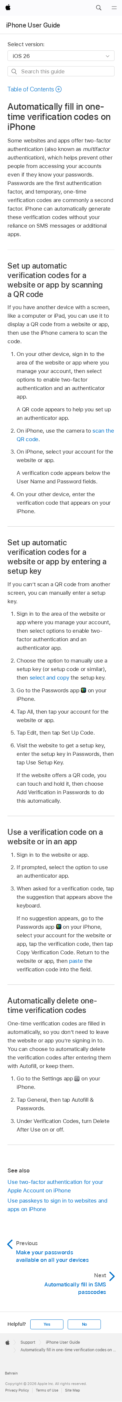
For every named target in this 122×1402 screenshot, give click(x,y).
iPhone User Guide (33, 25)
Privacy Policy (17, 1390)
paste (76, 961)
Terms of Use (47, 1390)
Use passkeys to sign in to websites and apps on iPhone (57, 1204)
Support (27, 1342)
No (84, 1324)
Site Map (72, 1390)
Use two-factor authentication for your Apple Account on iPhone (55, 1186)
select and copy (49, 677)
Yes (47, 1324)
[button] (98, 8)
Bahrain (11, 1373)
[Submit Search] (14, 71)
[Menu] (114, 8)
